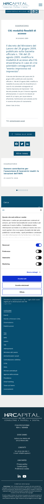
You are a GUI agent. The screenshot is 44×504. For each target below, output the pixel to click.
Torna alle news (23, 134)
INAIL (5, 367)
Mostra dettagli (32, 272)
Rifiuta (22, 292)
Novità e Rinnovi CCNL (12, 319)
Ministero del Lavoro (11, 352)
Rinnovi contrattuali (10, 371)
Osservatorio (22, 26)
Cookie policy (22, 466)
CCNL (5, 363)
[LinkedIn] (27, 144)
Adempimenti (8, 349)
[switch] (39, 251)
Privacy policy (22, 464)
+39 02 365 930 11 (23, 451)
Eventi (6, 315)
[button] (16, 190)
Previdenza (7, 378)
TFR (5, 345)
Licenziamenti (8, 389)
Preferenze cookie (22, 469)
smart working (9, 382)
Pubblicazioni (9, 326)
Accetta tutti (22, 278)
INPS (5, 338)
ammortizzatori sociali (17, 121)
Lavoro (6, 341)
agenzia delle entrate (11, 374)
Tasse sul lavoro (9, 385)
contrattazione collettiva (12, 360)
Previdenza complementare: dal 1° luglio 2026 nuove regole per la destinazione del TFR (22, 301)
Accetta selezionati (22, 285)
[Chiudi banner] (41, 210)
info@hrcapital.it (24, 453)
